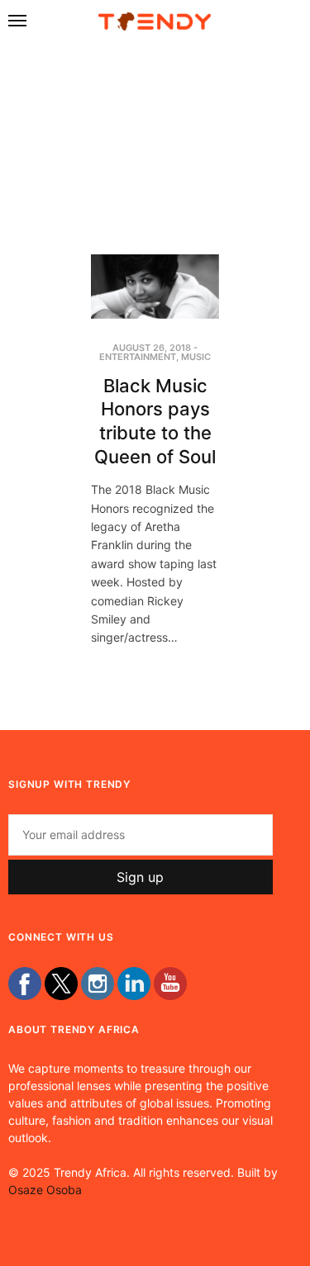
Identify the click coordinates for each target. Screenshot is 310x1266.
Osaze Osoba (45, 1190)
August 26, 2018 (151, 347)
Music (196, 357)
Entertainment (137, 357)
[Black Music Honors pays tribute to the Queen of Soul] (155, 286)
